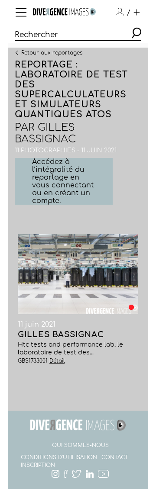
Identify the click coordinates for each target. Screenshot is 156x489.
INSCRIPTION (38, 465)
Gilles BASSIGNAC (45, 133)
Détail (57, 361)
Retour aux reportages (51, 52)
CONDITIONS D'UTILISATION (59, 457)
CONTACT (114, 457)
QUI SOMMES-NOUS (80, 445)
